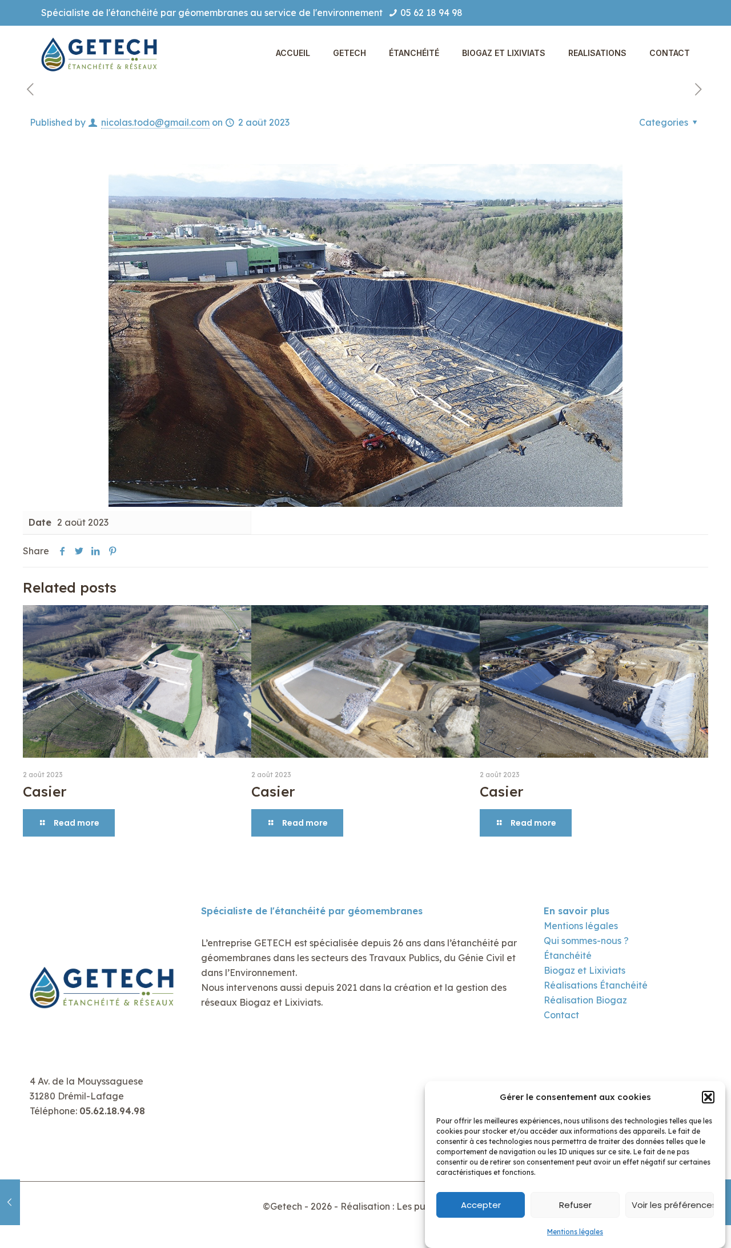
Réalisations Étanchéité (596, 985)
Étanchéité (568, 955)
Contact (561, 1015)
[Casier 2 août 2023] (10, 1202)
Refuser (575, 1205)
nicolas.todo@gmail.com (155, 122)
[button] (708, 1097)
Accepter (481, 1205)
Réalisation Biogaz (585, 1000)
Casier (44, 791)
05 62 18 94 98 (431, 12)
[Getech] (101, 53)
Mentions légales (575, 1231)
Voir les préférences (673, 1205)
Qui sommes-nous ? (586, 940)
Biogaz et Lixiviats (584, 970)
